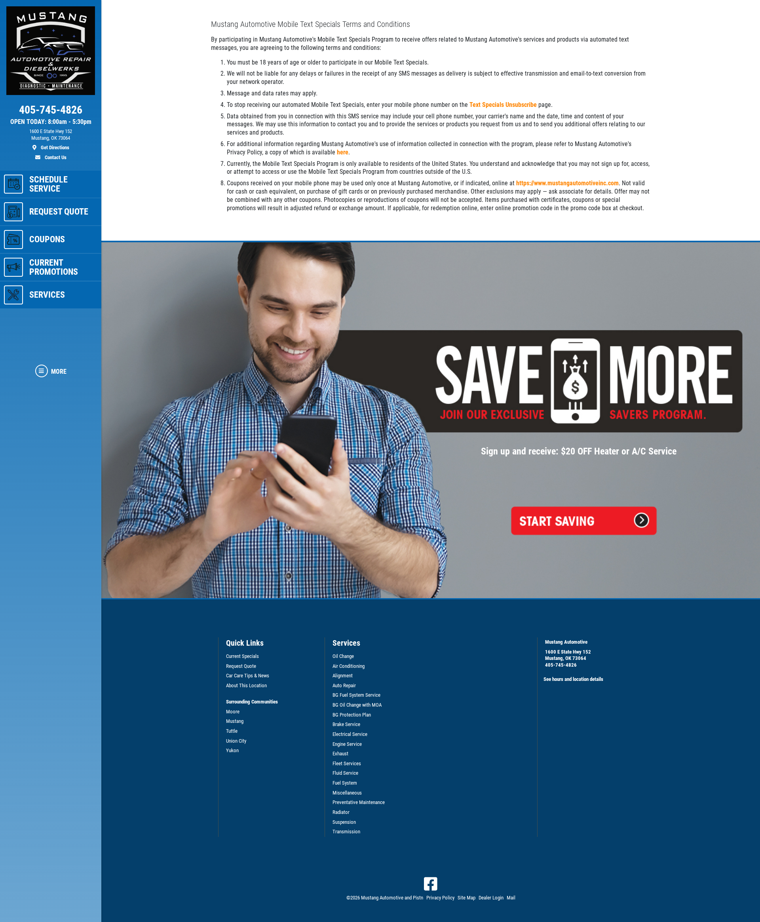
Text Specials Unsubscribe (503, 104)
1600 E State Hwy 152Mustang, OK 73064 (568, 655)
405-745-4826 (561, 665)
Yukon (232, 750)
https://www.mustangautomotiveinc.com (567, 183)
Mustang (234, 721)
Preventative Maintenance (358, 802)
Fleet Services (346, 763)
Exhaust (340, 754)
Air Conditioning (348, 666)
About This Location (246, 685)
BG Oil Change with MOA (357, 705)
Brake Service (346, 724)
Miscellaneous (347, 793)
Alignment (342, 676)
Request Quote (241, 666)
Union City (236, 741)
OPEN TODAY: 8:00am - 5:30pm (50, 122)
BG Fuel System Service (356, 695)
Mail (511, 898)
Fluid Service (345, 773)
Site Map (466, 898)
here (342, 152)
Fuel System (344, 783)
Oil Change (343, 656)
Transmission (346, 832)
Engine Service (347, 744)
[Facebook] (430, 884)
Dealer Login (491, 898)
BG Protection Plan (351, 715)
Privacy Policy (440, 898)
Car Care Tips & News (247, 676)
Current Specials (242, 656)
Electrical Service (349, 734)
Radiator (341, 812)
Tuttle (232, 731)
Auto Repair (344, 685)
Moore (232, 712)
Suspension (344, 822)
